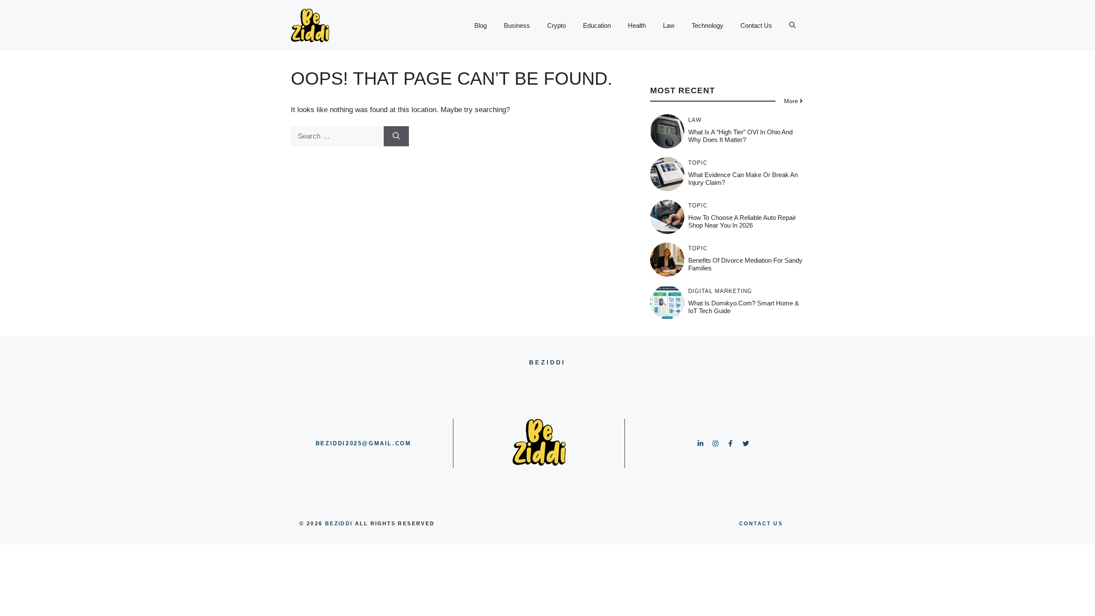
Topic (697, 163)
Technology (707, 25)
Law (669, 25)
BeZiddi (339, 524)
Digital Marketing (720, 291)
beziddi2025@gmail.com (363, 443)
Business (517, 25)
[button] (792, 25)
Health (637, 25)
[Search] (396, 136)
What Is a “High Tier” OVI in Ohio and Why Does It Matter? (740, 135)
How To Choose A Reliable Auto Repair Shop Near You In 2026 (742, 221)
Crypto (556, 25)
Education (597, 25)
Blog (480, 25)
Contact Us (756, 25)
